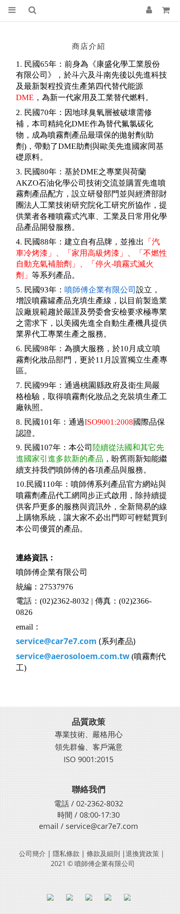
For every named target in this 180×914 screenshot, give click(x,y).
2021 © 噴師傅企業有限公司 (93, 863)
